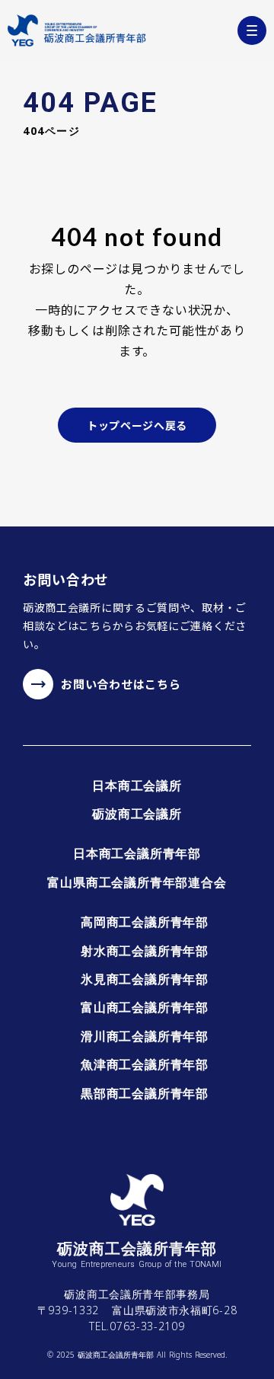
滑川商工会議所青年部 (145, 1036)
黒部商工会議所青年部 (145, 1093)
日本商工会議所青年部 (137, 853)
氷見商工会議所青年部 (145, 979)
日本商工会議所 (137, 785)
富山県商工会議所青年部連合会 (136, 882)
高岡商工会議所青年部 (145, 921)
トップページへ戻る (137, 425)
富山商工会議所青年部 (145, 1007)
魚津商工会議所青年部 (145, 1064)
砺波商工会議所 (137, 813)
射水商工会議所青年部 (145, 950)
